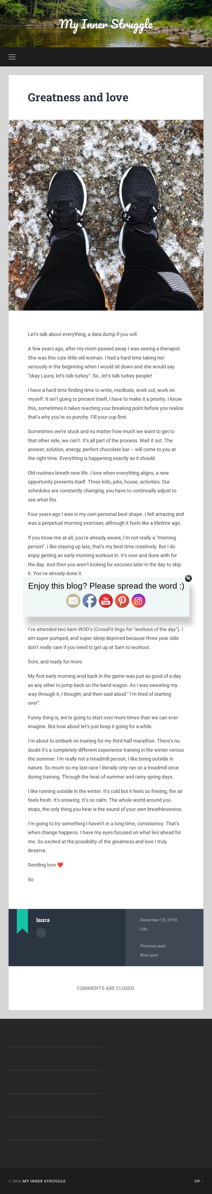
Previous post (153, 946)
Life (143, 929)
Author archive (41, 933)
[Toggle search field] (200, 56)
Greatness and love (78, 97)
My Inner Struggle (106, 23)
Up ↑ (199, 1181)
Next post (149, 955)
